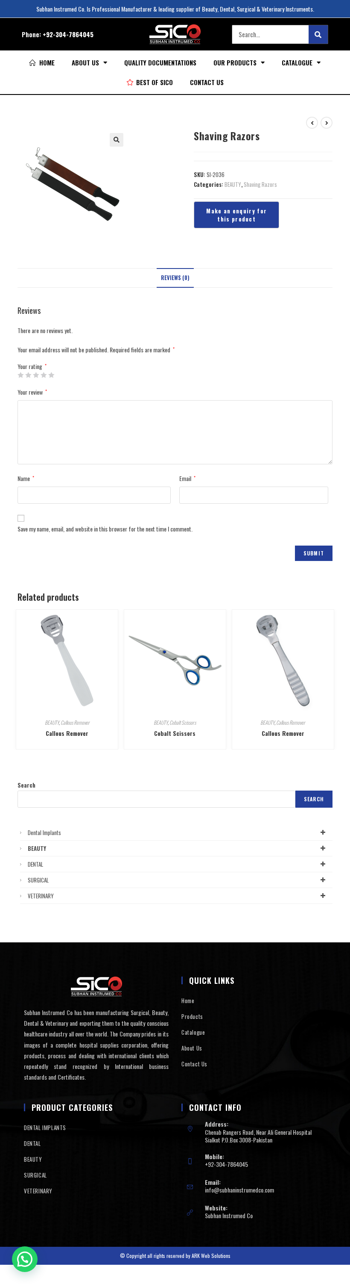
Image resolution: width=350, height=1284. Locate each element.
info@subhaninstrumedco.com (239, 1189)
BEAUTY (233, 184)
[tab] (175, 278)
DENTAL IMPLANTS (45, 1127)
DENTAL (35, 864)
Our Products (235, 62)
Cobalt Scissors (182, 722)
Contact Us (207, 82)
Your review (32, 391)
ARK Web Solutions (211, 1255)
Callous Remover (75, 722)
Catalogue (297, 62)
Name (26, 478)
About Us (85, 62)
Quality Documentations (160, 62)
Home (187, 1000)
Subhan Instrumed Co (229, 1215)
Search (26, 785)
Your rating (32, 366)
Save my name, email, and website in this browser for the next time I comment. (105, 528)
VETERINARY (41, 895)
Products (192, 1016)
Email (187, 478)
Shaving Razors (260, 184)
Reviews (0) (175, 278)
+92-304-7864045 (68, 34)
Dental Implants (44, 832)
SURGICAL (38, 880)
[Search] (318, 34)
